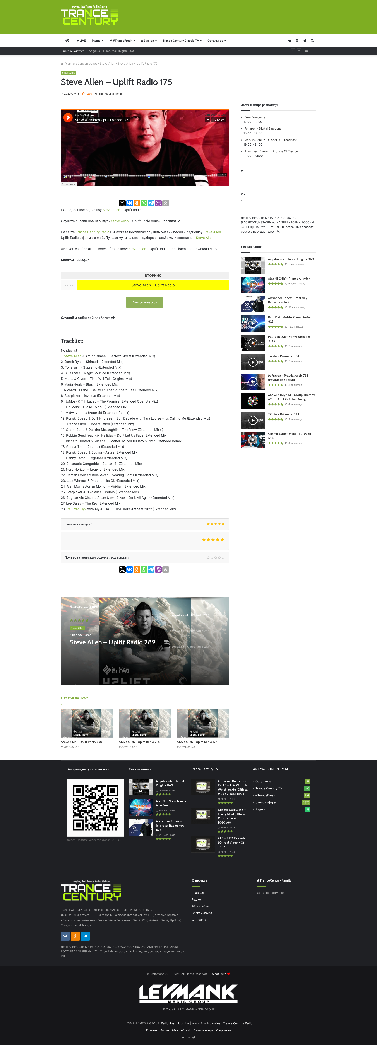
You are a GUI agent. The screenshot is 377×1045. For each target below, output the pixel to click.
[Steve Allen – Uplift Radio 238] (87, 723)
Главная (69, 63)
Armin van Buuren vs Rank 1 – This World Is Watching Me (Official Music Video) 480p (233, 787)
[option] (145, 641)
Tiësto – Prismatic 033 (283, 414)
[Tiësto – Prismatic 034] (253, 362)
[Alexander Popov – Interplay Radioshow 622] (253, 304)
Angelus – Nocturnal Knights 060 (291, 259)
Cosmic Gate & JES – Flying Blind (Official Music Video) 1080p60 (232, 816)
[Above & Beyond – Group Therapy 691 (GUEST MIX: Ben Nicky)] (253, 401)
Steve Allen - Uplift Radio (153, 285)
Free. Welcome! (254, 117)
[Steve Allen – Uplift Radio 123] (203, 723)
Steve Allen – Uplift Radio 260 (139, 742)
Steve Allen (107, 63)
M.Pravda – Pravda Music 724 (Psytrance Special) (288, 378)
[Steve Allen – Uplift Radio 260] (145, 723)
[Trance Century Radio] (89, 15)
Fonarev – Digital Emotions (262, 128)
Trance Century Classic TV (181, 40)
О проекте (199, 919)
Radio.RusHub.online (175, 1023)
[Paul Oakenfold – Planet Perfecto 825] (253, 323)
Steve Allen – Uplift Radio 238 (81, 742)
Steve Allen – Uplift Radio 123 (197, 742)
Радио (96, 40)
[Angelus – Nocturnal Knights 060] (253, 265)
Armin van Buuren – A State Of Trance (270, 151)
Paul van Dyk (76, 509)
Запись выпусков (145, 302)
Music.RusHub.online (206, 1023)
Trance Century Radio (92, 232)
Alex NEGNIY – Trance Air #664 (110, 51)
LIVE (82, 40)
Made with (219, 973)
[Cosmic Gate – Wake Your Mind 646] (253, 440)
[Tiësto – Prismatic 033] (253, 420)
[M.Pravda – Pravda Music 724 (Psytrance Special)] (253, 382)
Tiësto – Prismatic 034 (283, 356)
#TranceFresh (122, 40)
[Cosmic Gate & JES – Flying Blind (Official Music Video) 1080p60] (203, 816)
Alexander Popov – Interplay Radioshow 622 (287, 300)
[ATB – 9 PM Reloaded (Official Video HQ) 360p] (203, 844)
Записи (148, 40)
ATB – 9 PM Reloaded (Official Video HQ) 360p (232, 842)
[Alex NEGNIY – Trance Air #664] (253, 285)
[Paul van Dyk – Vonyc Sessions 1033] (253, 343)
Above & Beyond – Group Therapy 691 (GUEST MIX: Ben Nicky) (291, 397)
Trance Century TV (268, 788)
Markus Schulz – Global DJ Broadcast (270, 140)
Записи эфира (87, 63)
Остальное (215, 40)
